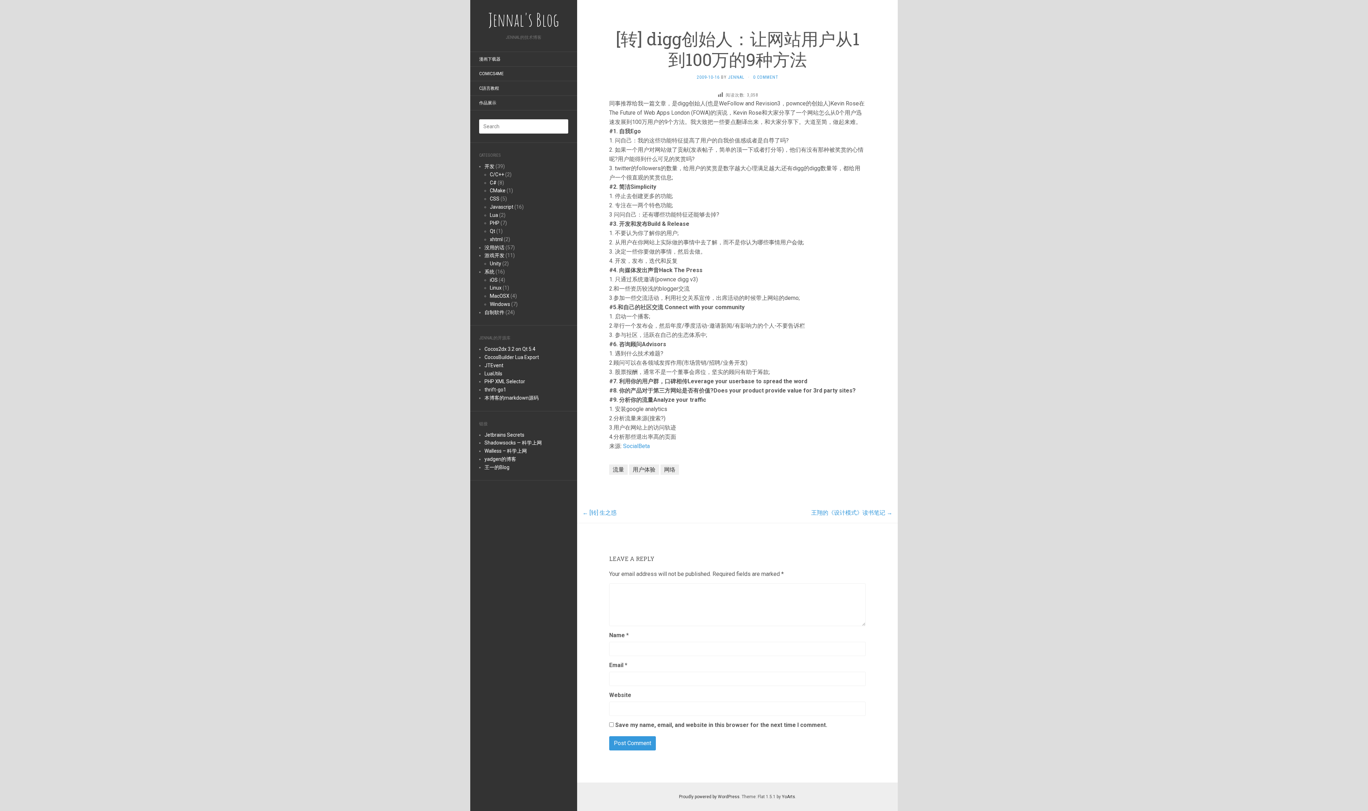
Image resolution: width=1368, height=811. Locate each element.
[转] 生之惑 (599, 512)
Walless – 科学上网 (505, 451)
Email (618, 665)
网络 (669, 469)
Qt (492, 231)
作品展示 (487, 102)
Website (620, 695)
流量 (618, 469)
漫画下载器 (490, 59)
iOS (494, 280)
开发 (489, 166)
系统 (489, 272)
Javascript (501, 207)
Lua (494, 215)
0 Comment (765, 77)
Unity (495, 263)
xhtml (496, 239)
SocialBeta (636, 446)
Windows (500, 304)
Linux (496, 288)
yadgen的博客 (500, 459)
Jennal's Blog (523, 19)
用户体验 (644, 469)
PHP (494, 223)
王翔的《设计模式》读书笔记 (851, 512)
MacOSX (499, 296)
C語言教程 (489, 88)
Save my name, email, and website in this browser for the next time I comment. (721, 725)
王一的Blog (496, 467)
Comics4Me (491, 73)
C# (493, 183)
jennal (736, 77)
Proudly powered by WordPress (709, 796)
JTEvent (493, 365)
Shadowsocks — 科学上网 (513, 443)
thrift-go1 (495, 389)
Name (619, 635)
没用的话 (494, 247)
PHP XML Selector (504, 381)
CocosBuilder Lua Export (511, 357)
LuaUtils (493, 373)
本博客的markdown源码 (511, 398)
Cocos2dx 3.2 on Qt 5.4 (509, 349)
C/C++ (497, 174)
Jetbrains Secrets (504, 435)
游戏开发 (494, 255)
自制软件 (494, 312)
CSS (494, 199)
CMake (498, 190)
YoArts (788, 796)
